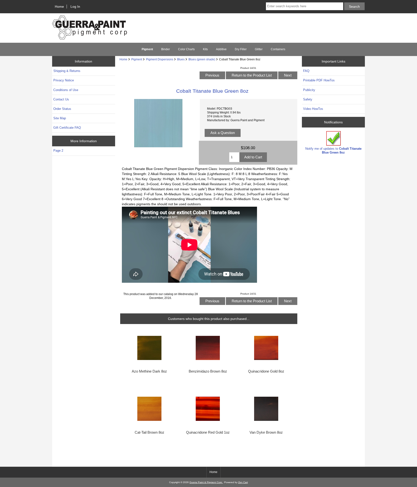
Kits (205, 49)
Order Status (62, 109)
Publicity (309, 90)
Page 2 (58, 150)
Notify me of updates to (333, 150)
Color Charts (186, 49)
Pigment (136, 59)
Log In (75, 6)
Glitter (259, 49)
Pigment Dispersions (159, 59)
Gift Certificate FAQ (67, 127)
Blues (181, 59)
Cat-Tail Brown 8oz (149, 432)
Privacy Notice (63, 80)
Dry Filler (241, 49)
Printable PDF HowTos (319, 80)
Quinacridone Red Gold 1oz (208, 432)
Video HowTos (313, 109)
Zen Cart (243, 482)
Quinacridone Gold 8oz (266, 371)
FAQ (306, 71)
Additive (221, 49)
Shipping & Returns (66, 71)
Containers (278, 49)
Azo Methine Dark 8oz (149, 371)
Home (59, 6)
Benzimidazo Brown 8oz (208, 371)
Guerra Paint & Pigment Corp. (206, 482)
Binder (165, 49)
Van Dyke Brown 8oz (266, 432)
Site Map (59, 118)
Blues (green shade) (201, 59)
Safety (307, 99)
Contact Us (61, 99)
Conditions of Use (65, 90)
